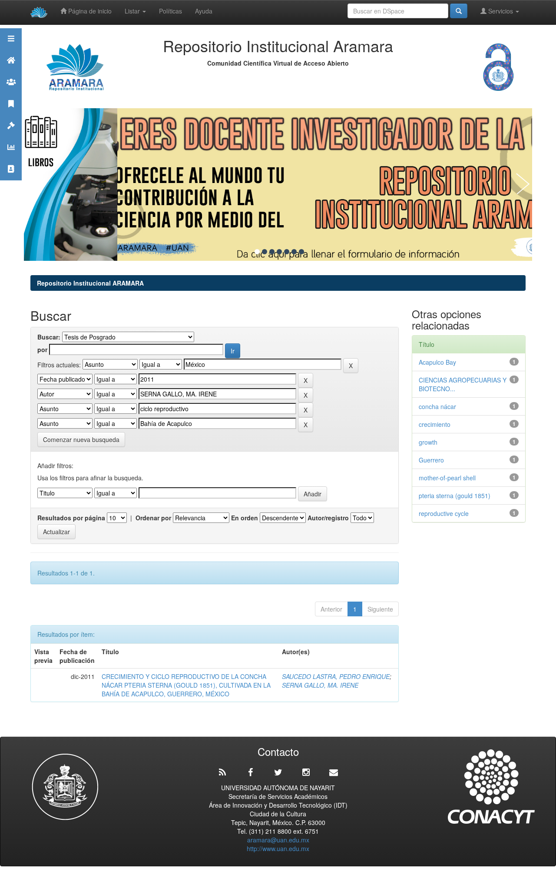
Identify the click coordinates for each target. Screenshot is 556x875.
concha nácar (437, 406)
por (42, 349)
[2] (264, 251)
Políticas (170, 11)
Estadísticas (11, 158)
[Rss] (222, 772)
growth (428, 442)
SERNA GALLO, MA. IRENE (320, 685)
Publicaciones (11, 114)
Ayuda (203, 11)
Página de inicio (89, 11)
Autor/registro (328, 517)
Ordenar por (153, 517)
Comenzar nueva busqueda (81, 439)
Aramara (11, 71)
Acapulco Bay (437, 362)
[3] (272, 251)
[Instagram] (306, 772)
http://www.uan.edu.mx (278, 848)
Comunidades (11, 92)
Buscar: (48, 337)
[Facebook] (250, 772)
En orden (244, 517)
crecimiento (434, 424)
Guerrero (431, 460)
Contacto (11, 179)
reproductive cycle (444, 513)
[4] (279, 251)
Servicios (500, 11)
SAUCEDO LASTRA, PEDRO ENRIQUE (336, 676)
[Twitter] (278, 772)
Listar (133, 11)
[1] (257, 251)
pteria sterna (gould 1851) (454, 495)
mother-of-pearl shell (447, 477)
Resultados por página (71, 517)
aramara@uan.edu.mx (278, 839)
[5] (286, 251)
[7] (301, 251)
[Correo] (333, 772)
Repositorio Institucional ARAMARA (90, 283)
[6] (294, 251)
